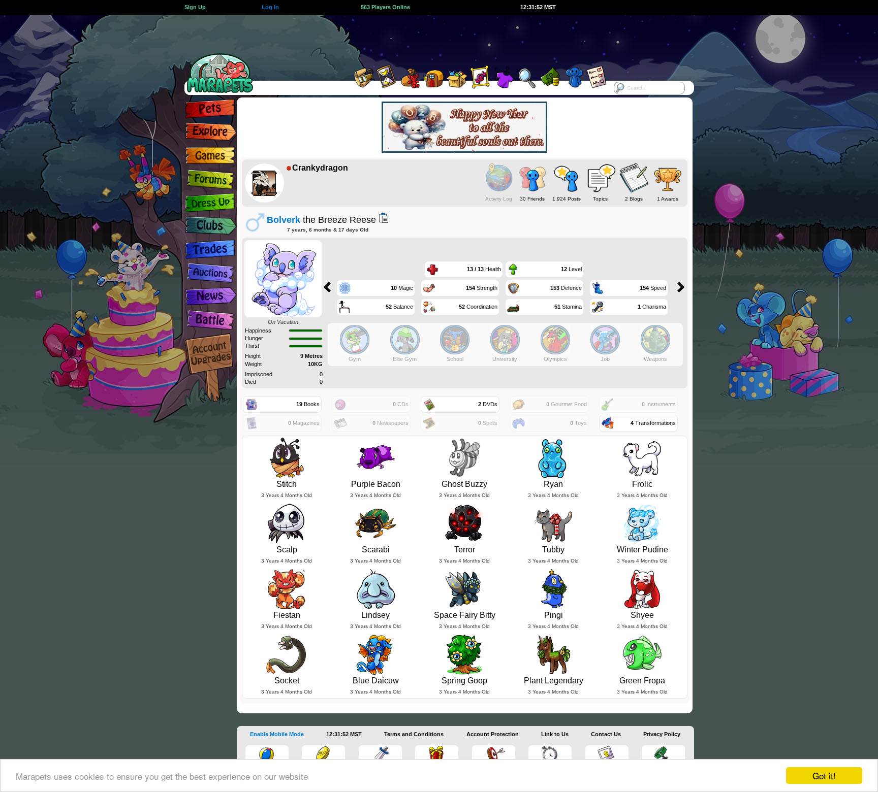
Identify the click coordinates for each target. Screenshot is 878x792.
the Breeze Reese (321, 219)
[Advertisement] (430, 38)
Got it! (824, 775)
